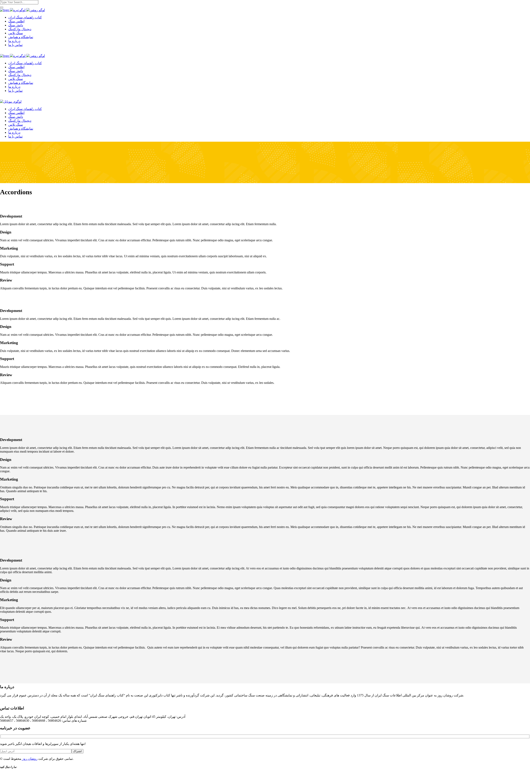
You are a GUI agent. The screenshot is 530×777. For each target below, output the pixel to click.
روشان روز (29, 758)
